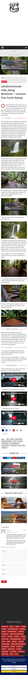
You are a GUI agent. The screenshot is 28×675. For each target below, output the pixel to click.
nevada (13, 646)
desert (3, 636)
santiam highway (14, 443)
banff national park (13, 629)
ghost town (5, 639)
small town (5, 654)
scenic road (22, 445)
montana (21, 641)
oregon (20, 441)
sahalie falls (5, 443)
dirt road (10, 636)
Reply (24, 530)
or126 (15, 441)
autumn (4, 629)
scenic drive (14, 445)
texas (16, 654)
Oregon (4, 81)
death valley (5, 634)
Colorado (13, 521)
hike (7, 439)
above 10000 (5, 626)
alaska (11, 626)
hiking (12, 439)
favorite (17, 636)
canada (4, 631)
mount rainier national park (18, 644)
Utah (13, 507)
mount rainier (5, 644)
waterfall (4, 447)
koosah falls (18, 439)
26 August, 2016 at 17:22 (11, 532)
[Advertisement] (14, 29)
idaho (8, 641)
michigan (14, 641)
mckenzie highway (7, 441)
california (22, 629)
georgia (23, 636)
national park (5, 646)
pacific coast (11, 649)
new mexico (19, 646)
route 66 (19, 649)
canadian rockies (12, 631)
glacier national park (15, 639)
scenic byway (5, 445)
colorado (20, 631)
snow (11, 654)
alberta (17, 626)
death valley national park (16, 634)
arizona (24, 626)
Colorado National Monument (14, 519)
